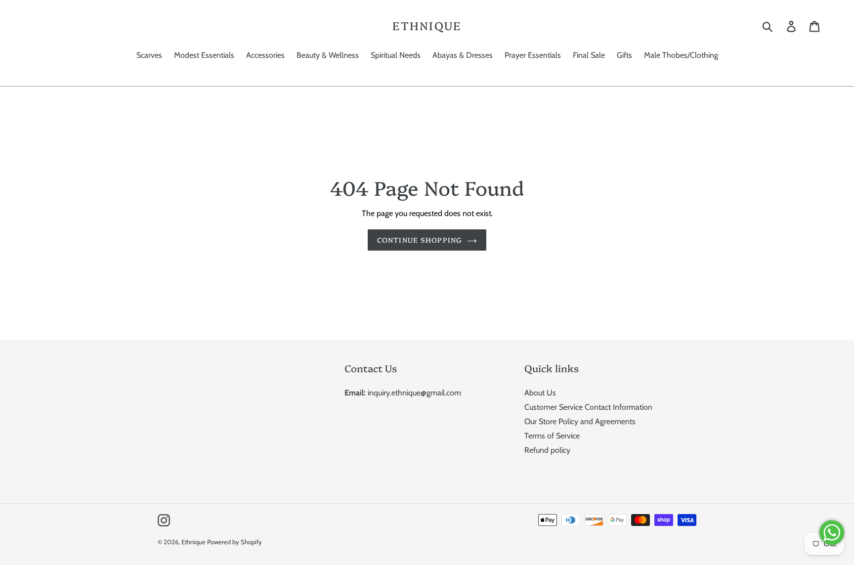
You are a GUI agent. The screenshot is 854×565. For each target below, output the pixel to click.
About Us (540, 392)
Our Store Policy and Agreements (580, 421)
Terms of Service (552, 435)
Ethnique (426, 26)
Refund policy (547, 450)
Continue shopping (419, 240)
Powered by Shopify (234, 542)
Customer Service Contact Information (588, 407)
